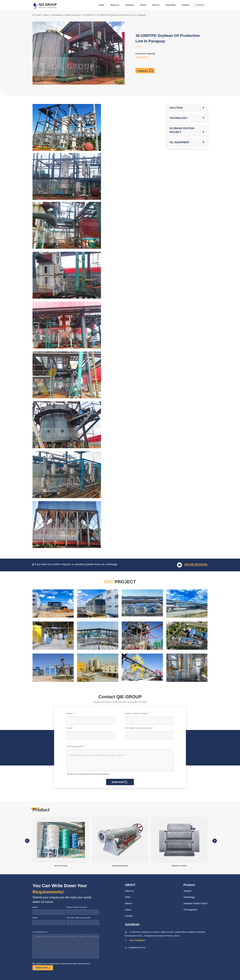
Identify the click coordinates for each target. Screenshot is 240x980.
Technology (189, 897)
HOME (38, 15)
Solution (187, 891)
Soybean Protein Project (195, 903)
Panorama (170, 5)
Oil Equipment (190, 909)
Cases (143, 5)
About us (114, 5)
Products (129, 5)
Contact (185, 5)
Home (101, 5)
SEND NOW (118, 782)
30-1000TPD (89, 15)
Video (127, 897)
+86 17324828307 (137, 940)
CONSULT (143, 71)
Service (155, 5)
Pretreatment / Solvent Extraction (66, 15)
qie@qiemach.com (137, 947)
